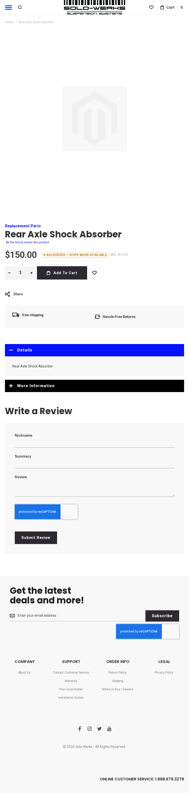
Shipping (117, 681)
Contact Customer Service (71, 672)
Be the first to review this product (27, 242)
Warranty (71, 681)
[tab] (94, 350)
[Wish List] (94, 273)
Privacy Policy (164, 672)
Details (24, 350)
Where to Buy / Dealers (117, 689)
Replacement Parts (23, 226)
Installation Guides (71, 697)
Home (9, 22)
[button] (9, 273)
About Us (24, 672)
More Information (36, 385)
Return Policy (117, 672)
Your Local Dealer (71, 689)
